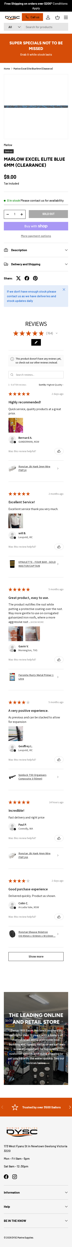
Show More (37, 621)
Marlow (8, 145)
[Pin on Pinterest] (35, 278)
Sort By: (42, 384)
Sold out (48, 214)
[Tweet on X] (18, 278)
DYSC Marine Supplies (22, 1237)
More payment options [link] (36, 236)
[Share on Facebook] (27, 278)
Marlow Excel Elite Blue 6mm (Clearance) (33, 68)
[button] (57, 17)
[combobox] (36, 27)
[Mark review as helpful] (59, 451)
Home (7, 68)
